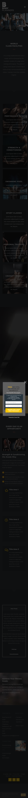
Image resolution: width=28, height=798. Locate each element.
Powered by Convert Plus (14, 417)
